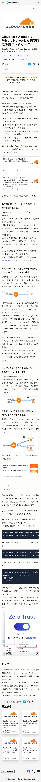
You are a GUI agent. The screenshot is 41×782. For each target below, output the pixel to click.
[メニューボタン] (3, 2)
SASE (15, 59)
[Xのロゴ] (33, 771)
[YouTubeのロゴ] (38, 771)
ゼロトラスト (24, 59)
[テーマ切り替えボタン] (39, 2)
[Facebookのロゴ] (28, 771)
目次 (34, 8)
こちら (21, 455)
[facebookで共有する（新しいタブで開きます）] (34, 64)
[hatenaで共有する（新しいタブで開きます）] (29, 64)
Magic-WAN (6, 260)
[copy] (36, 532)
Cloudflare (7, 59)
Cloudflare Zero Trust (24, 56)
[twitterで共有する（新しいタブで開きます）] (38, 64)
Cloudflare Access (9, 56)
